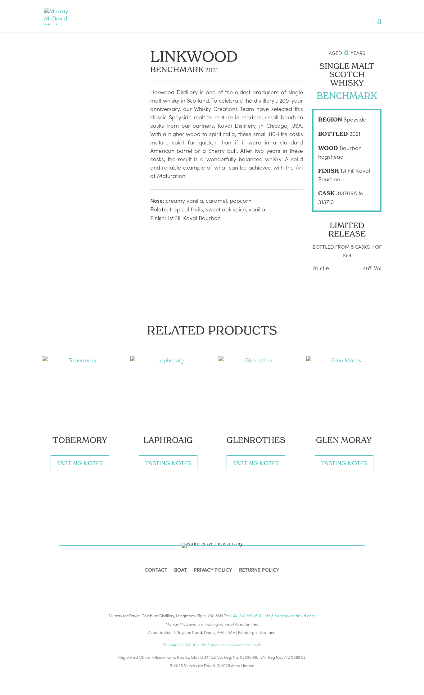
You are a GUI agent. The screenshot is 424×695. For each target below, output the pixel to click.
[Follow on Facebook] (189, 585)
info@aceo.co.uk (215, 645)
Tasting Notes (80, 462)
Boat (180, 570)
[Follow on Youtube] (234, 585)
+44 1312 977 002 (184, 645)
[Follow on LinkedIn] (219, 585)
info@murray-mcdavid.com (289, 615)
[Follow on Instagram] (204, 585)
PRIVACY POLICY (213, 570)
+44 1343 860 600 (247, 615)
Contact (156, 570)
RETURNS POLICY (259, 570)
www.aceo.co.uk (246, 645)
